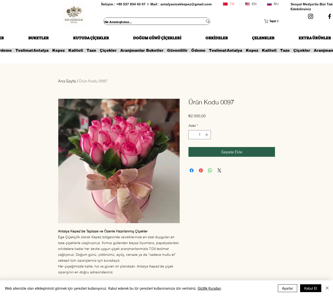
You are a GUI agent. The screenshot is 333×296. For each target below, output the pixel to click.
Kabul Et (310, 288)
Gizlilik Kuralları (209, 288)
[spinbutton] (199, 134)
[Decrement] (192, 134)
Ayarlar (287, 288)
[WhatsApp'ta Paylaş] (210, 170)
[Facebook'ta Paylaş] (192, 170)
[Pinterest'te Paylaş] (201, 170)
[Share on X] (219, 170)
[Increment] (207, 134)
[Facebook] (329, 16)
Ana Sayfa (67, 81)
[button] (274, 21)
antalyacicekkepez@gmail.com (186, 4)
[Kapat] (327, 288)
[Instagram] (310, 16)
